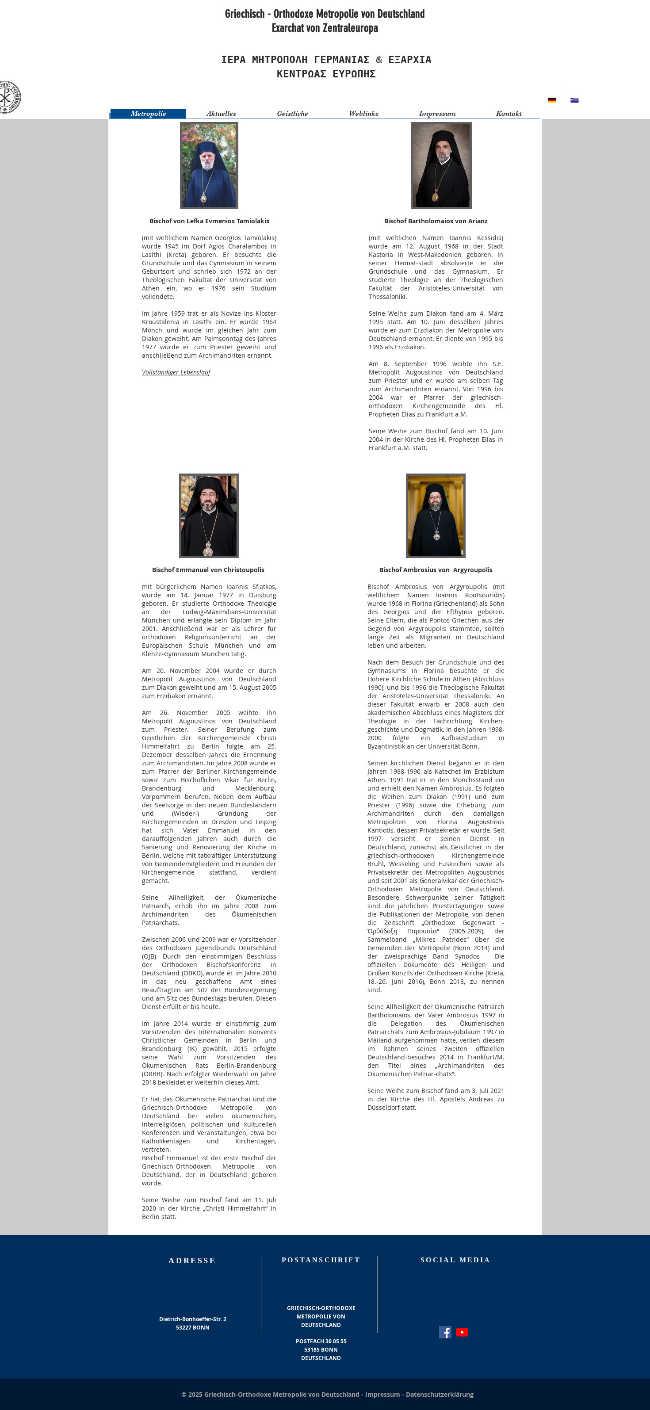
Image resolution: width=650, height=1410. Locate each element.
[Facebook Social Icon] (445, 1332)
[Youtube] (462, 1332)
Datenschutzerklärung (440, 1394)
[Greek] (575, 100)
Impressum (383, 1394)
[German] (553, 100)
